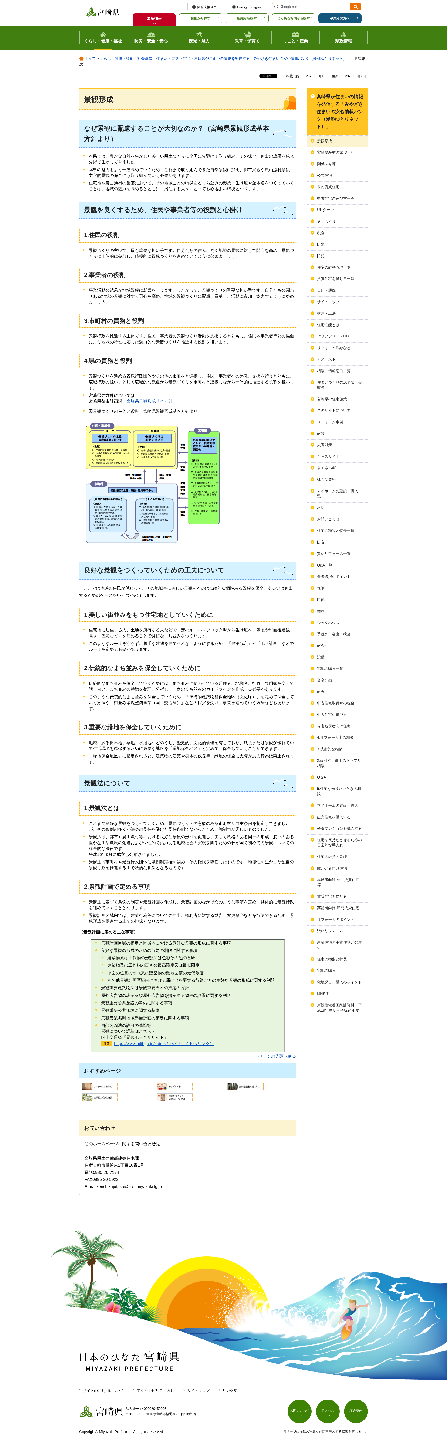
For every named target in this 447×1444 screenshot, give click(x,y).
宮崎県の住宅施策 (332, 399)
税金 (321, 233)
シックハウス (328, 623)
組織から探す (247, 18)
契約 (321, 611)
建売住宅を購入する (334, 817)
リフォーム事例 (330, 422)
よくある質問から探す (293, 18)
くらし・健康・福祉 (116, 59)
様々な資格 (326, 479)
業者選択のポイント (334, 577)
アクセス (327, 1410)
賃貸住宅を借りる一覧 (335, 279)
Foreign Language (250, 7)
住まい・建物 (167, 59)
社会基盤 (144, 59)
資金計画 (324, 680)
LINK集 (323, 993)
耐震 (321, 433)
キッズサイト (328, 457)
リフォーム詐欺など (334, 348)
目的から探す (200, 18)
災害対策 (324, 445)
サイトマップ (328, 302)
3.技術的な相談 (329, 749)
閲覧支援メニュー (210, 7)
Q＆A (321, 777)
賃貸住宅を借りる (332, 896)
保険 (321, 588)
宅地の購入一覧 (330, 669)
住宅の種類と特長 (332, 959)
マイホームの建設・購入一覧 (339, 493)
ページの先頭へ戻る (277, 1056)
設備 (321, 657)
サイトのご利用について (103, 1391)
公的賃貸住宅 (328, 187)
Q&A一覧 (324, 565)
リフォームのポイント (335, 919)
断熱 (321, 600)
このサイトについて (334, 410)
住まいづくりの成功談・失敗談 (339, 384)
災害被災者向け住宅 (334, 726)
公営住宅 (324, 175)
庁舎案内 (355, 1410)
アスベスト (326, 359)
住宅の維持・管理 (332, 857)
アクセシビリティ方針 (155, 1391)
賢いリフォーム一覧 (334, 554)
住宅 (186, 59)
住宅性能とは (328, 325)
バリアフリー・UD (333, 336)
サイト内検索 (275, 7)
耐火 (321, 692)
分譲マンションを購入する (339, 828)
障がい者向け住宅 (332, 868)
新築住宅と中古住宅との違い (339, 944)
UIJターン (325, 210)
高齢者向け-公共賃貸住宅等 (338, 882)
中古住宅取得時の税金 (335, 703)
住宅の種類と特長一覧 (335, 531)
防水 (321, 244)
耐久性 (322, 646)
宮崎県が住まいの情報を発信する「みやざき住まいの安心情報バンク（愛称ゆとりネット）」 (272, 59)
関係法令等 (326, 164)
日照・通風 (326, 290)
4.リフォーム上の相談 (335, 737)
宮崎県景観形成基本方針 (149, 401)
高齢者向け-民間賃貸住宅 (338, 908)
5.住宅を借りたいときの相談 (339, 791)
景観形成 (324, 141)
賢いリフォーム (330, 931)
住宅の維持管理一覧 (334, 267)
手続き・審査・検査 (334, 634)
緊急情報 (154, 18)
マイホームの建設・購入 (337, 805)
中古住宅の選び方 (332, 715)
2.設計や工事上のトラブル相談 (339, 763)
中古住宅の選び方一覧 (335, 198)
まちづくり (326, 221)
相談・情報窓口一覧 (334, 371)
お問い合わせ (328, 519)
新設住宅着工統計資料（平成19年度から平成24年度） (340, 1007)
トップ (90, 59)
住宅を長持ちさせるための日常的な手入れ (339, 842)
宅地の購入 (326, 970)
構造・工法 (326, 313)
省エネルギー (328, 468)
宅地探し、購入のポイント (339, 982)
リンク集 (230, 1391)
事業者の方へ (340, 18)
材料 (321, 508)
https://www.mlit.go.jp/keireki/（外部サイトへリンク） (164, 1043)
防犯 (321, 256)
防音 (321, 542)
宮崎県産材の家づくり (335, 152)
